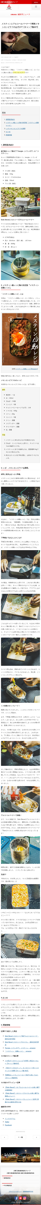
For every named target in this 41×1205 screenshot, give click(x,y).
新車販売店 (7, 1178)
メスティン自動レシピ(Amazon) (26, 369)
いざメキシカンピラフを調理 (15, 128)
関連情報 (9, 135)
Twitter (7, 1122)
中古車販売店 (8, 1185)
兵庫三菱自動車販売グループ (9, 2)
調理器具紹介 (10, 119)
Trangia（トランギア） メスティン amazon (20, 1048)
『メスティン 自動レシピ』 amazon (18, 1051)
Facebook (8, 1125)
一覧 (21, 1137)
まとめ (8, 131)
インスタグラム (10, 1118)
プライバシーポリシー (15, 1191)
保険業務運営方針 (28, 1191)
